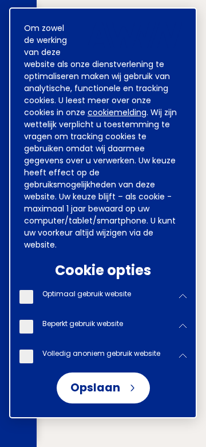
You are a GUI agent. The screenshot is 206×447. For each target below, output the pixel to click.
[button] (183, 297)
